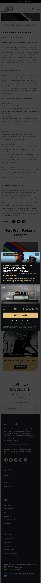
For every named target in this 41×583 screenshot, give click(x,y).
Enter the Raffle (20, 315)
